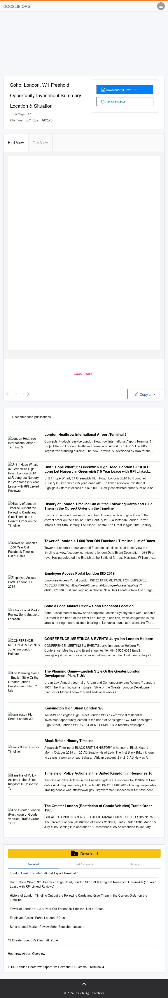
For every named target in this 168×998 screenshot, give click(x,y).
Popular (135, 864)
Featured (33, 864)
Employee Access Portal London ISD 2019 (79, 573)
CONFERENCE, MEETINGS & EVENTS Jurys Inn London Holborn (98, 639)
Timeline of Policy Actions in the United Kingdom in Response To (98, 773)
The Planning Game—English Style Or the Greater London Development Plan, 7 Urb (92, 673)
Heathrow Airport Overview (26, 953)
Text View (40, 142)
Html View (16, 142)
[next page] (28, 394)
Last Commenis (84, 864)
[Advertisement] (84, 45)
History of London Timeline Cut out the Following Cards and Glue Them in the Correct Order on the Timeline (98, 506)
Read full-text (115, 102)
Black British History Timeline (68, 741)
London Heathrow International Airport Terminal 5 (85, 434)
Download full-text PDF (122, 90)
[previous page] (7, 394)
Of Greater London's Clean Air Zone (33, 940)
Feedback (98, 993)
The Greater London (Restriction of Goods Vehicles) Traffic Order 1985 (98, 808)
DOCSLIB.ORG (17, 6)
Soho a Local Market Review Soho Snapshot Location (89, 606)
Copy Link (147, 394)
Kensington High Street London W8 (73, 708)
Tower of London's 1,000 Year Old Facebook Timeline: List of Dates (99, 541)
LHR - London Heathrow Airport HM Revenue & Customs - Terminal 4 (56, 967)
